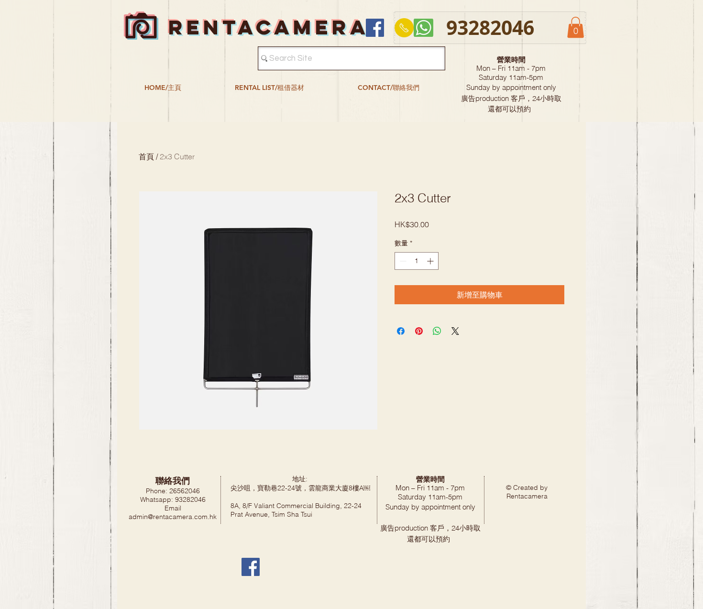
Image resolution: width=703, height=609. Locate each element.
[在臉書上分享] (400, 331)
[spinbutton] (416, 261)
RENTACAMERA (268, 27)
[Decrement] (402, 261)
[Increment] (431, 261)
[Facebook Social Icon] (375, 28)
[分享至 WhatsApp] (437, 331)
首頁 (146, 156)
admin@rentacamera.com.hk (173, 516)
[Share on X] (455, 331)
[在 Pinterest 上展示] (419, 331)
